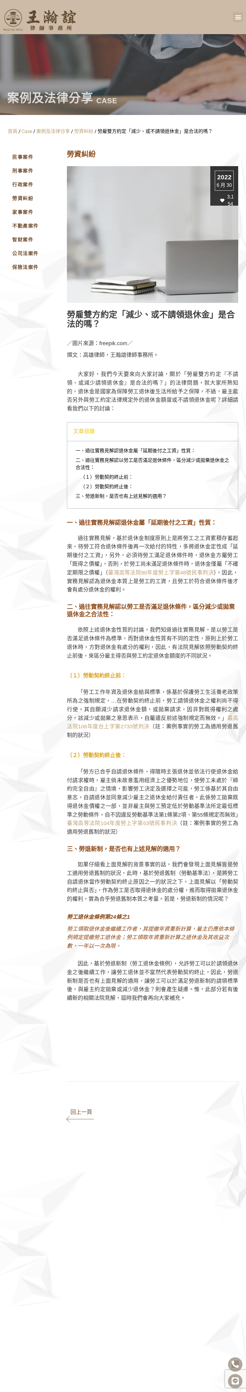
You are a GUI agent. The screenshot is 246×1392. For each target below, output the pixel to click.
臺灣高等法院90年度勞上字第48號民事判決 (161, 573)
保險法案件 (25, 267)
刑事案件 (22, 170)
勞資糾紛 (83, 131)
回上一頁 (81, 1112)
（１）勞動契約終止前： (106, 477)
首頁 (12, 131)
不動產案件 (25, 225)
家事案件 (22, 212)
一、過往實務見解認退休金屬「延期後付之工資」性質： (136, 450)
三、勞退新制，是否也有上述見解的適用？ (121, 496)
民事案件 (22, 157)
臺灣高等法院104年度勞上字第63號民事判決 (122, 823)
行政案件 (22, 184)
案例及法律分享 (53, 131)
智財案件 (22, 239)
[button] (238, 17)
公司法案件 (25, 253)
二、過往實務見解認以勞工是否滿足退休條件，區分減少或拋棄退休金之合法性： (152, 464)
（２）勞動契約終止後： (106, 486)
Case (27, 131)
